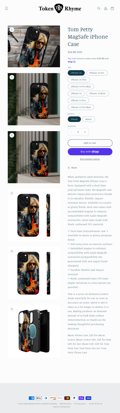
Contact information (61, 407)
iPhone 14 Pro (96, 72)
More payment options (90, 159)
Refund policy (65, 404)
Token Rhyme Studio (32, 404)
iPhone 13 (76, 93)
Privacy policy (80, 404)
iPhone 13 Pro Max (81, 107)
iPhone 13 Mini (97, 93)
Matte (89, 119)
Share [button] (74, 167)
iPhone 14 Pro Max (81, 86)
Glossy (74, 119)
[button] (6, 8)
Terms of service (95, 404)
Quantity (72, 126)
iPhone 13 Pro (78, 100)
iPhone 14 (76, 72)
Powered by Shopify (49, 404)
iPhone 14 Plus (79, 79)
